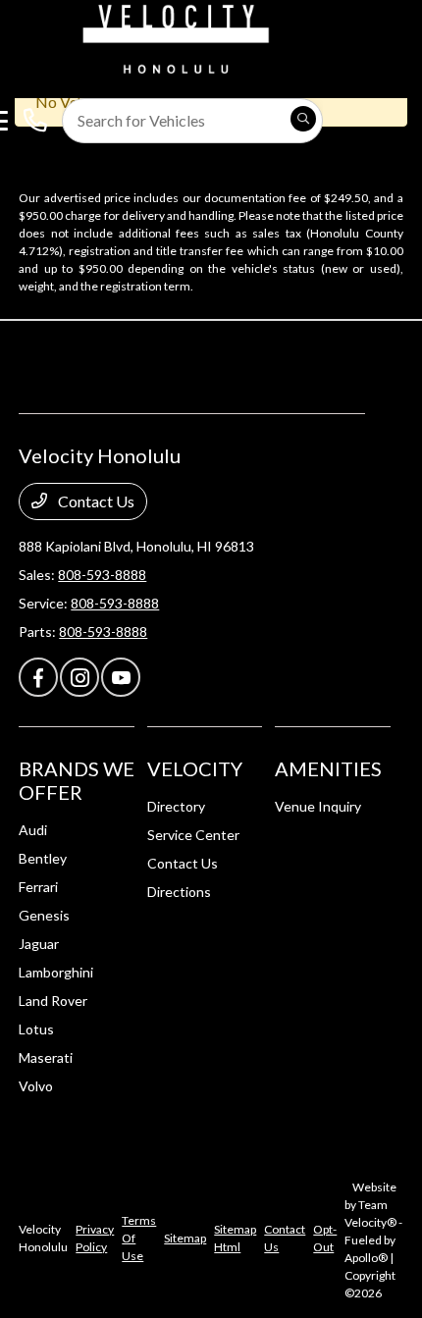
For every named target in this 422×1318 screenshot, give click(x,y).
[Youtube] (120, 677)
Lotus (36, 1029)
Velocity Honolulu (43, 1238)
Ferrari (38, 886)
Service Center (193, 834)
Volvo (36, 1086)
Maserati (46, 1057)
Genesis (44, 915)
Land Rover (53, 1000)
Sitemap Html (235, 1238)
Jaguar (39, 943)
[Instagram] (79, 677)
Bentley (43, 858)
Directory (176, 806)
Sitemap (185, 1238)
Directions (179, 891)
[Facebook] (38, 677)
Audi (33, 829)
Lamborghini (56, 972)
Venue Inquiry (318, 806)
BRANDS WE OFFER (76, 780)
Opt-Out (325, 1238)
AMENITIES (328, 768)
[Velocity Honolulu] (173, 36)
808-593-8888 (102, 574)
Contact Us (94, 501)
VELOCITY (194, 768)
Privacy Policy (95, 1238)
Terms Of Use (139, 1238)
